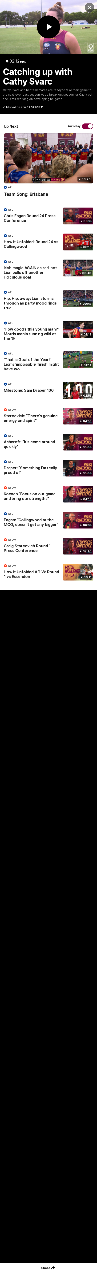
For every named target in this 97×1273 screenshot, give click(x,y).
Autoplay (74, 126)
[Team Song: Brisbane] (48, 167)
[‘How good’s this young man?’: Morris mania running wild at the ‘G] (48, 332)
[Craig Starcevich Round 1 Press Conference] (48, 546)
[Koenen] (48, 494)
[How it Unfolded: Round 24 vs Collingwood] (48, 242)
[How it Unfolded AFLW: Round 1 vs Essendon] (48, 572)
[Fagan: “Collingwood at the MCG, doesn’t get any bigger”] (48, 520)
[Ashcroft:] (48, 442)
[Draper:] (48, 468)
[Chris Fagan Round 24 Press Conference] (48, 216)
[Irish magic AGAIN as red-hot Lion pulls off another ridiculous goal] (48, 270)
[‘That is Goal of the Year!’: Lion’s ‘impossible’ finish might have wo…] (48, 362)
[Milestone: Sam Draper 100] (48, 390)
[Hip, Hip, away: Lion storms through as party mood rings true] (48, 301)
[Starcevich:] (48, 416)
